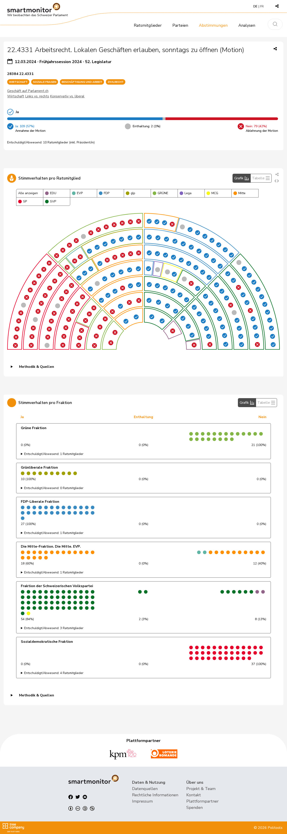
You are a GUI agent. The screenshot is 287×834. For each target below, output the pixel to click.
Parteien (180, 25)
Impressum (142, 801)
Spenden (194, 807)
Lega (188, 193)
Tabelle (258, 178)
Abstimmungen (213, 25)
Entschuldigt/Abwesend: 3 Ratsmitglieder (53, 628)
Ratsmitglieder (148, 25)
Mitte (242, 193)
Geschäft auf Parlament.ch (27, 90)
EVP (80, 193)
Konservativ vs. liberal (67, 96)
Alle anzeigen (28, 193)
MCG (214, 193)
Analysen (246, 25)
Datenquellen (145, 788)
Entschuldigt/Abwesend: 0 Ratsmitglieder (53, 488)
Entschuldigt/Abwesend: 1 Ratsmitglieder (53, 454)
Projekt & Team (200, 788)
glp (133, 193)
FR (262, 6)
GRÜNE (163, 193)
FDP (106, 193)
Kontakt (193, 795)
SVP (53, 201)
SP (25, 201)
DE (255, 6)
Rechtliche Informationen (155, 795)
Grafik (239, 178)
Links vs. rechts (37, 96)
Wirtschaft (15, 96)
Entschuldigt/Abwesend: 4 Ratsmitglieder (53, 673)
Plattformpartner (202, 801)
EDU (53, 193)
